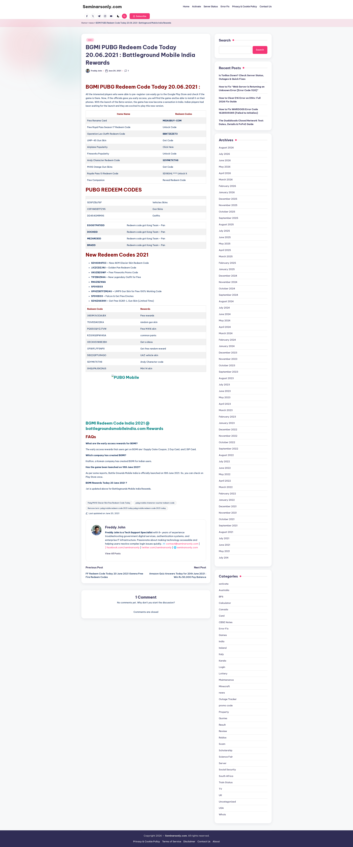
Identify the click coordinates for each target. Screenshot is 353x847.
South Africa (226, 776)
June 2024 (225, 314)
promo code (226, 705)
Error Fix (224, 628)
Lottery (223, 673)
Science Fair (226, 756)
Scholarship (225, 750)
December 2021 (228, 506)
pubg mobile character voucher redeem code (155, 503)
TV (220, 788)
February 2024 (227, 339)
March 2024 (226, 333)
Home (84, 23)
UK (220, 795)
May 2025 (224, 243)
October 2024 (227, 288)
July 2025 (224, 230)
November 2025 (228, 205)
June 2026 (225, 160)
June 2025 (225, 237)
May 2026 (225, 166)
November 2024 (228, 282)
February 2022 (227, 493)
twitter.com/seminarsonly (157, 547)
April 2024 (225, 326)
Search (225, 40)
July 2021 (224, 538)
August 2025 (226, 224)
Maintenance (226, 679)
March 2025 (226, 256)
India (221, 641)
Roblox (223, 737)
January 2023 (227, 423)
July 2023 (224, 384)
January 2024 (227, 346)
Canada (223, 609)
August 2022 (226, 455)
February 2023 (227, 416)
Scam (222, 743)
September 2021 (228, 525)
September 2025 (228, 218)
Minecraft (224, 686)
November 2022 (228, 435)
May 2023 (224, 397)
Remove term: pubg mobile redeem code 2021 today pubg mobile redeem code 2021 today (127, 508)
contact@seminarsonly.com (182, 543)
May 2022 (224, 474)
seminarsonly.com (187, 547)
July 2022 (224, 461)
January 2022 (227, 499)
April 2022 (225, 480)
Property (224, 711)
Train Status (226, 782)
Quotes (223, 718)
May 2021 (224, 551)
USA (221, 808)
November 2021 (228, 512)
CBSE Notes (225, 622)
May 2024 (224, 320)
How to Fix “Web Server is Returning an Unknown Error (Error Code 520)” (241, 88)
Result (222, 724)
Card (221, 615)
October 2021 (227, 519)
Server (222, 763)
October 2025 (227, 211)
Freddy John (115, 527)
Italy (221, 654)
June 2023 (225, 391)
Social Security (227, 769)
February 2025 (227, 262)
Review (223, 731)
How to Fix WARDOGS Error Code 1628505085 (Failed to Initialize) (238, 111)
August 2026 (226, 147)
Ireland (223, 647)
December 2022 (228, 429)
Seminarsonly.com (102, 6)
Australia (224, 590)
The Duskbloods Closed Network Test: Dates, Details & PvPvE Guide (241, 122)
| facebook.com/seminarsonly (122, 547)
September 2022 (228, 448)
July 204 (223, 557)
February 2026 (227, 186)
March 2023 (226, 410)
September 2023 (228, 371)
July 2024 (224, 307)
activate (223, 583)
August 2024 (226, 301)
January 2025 (227, 269)
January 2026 (227, 192)
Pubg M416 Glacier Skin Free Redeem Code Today (109, 503)
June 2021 (224, 544)
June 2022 (225, 467)
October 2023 (227, 365)
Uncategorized (227, 801)
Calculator (225, 602)
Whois (222, 814)
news (91, 23)
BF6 (221, 596)
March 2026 (226, 179)
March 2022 (226, 487)
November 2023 (228, 358)
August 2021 (226, 532)
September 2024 (228, 294)
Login (222, 667)
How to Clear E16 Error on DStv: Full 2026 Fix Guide (240, 99)
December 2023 (228, 352)
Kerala (222, 660)
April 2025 (225, 250)
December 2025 (228, 198)
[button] (140, 16)
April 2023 (225, 403)
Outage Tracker (228, 699)
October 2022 (227, 442)
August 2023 (226, 378)
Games (223, 635)
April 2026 (225, 173)
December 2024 (228, 275)
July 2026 (224, 153)
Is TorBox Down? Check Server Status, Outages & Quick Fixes (241, 77)
